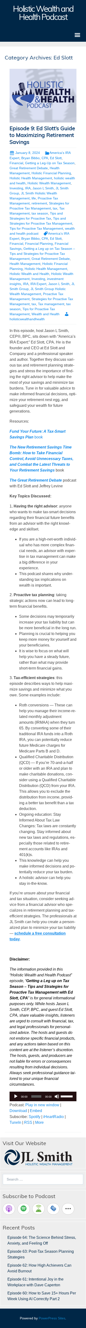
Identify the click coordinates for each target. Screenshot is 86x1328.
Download (18, 1111)
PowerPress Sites (52, 1318)
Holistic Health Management (31, 178)
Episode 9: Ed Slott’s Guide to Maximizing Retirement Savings (42, 135)
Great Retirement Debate (29, 168)
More (39, 1122)
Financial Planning (39, 243)
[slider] (67, 1096)
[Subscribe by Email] (53, 1209)
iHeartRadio (53, 1117)
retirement (39, 203)
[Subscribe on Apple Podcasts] (9, 1209)
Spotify (34, 1117)
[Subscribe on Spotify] (23, 1209)
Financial (16, 163)
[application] (43, 1096)
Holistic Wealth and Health (29, 274)
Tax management (51, 304)
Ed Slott (56, 158)
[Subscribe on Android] (38, 1209)
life (34, 198)
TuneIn (15, 1122)
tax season (40, 213)
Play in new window (42, 1105)
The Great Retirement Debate (36, 480)
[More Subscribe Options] (68, 1209)
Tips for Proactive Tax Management (36, 228)
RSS (28, 1122)
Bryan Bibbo (30, 158)
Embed (36, 1111)
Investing (16, 188)
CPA (45, 158)
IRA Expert (38, 284)
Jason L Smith (43, 188)
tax (55, 208)
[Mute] (56, 1096)
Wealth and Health (45, 314)
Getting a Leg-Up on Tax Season (50, 163)
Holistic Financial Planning (51, 173)
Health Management (25, 264)
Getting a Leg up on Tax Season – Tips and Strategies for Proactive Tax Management (42, 254)
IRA (28, 188)
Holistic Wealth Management (49, 183)
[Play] (15, 1096)
